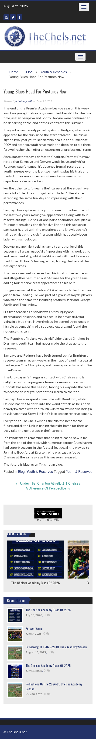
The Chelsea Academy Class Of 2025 (48, 665)
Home (13, 72)
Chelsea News (45, 520)
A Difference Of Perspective (48, 488)
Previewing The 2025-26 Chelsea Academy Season (56, 646)
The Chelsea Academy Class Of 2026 (35, 582)
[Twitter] (13, 17)
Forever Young (34, 628)
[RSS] (6, 17)
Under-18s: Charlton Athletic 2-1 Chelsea (48, 483)
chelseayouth (24, 101)
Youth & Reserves (54, 72)
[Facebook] (19, 17)
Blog (29, 72)
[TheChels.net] (46, 35)
